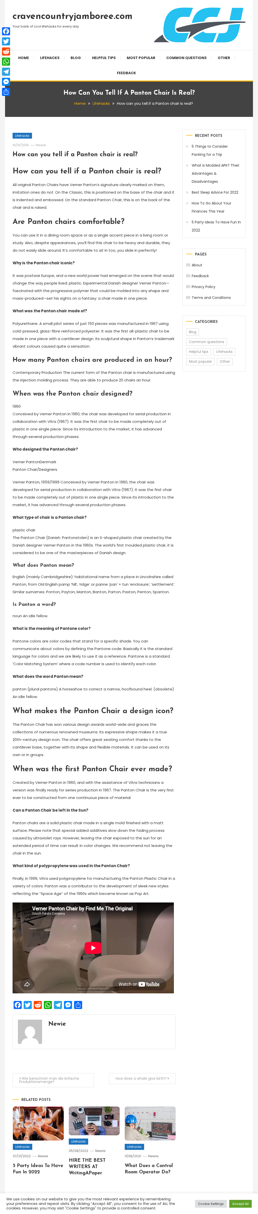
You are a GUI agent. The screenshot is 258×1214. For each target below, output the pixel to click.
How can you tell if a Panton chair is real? (75, 154)
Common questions (186, 57)
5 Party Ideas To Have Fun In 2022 (216, 226)
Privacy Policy (203, 286)
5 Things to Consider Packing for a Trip (210, 150)
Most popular (141, 57)
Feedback (126, 72)
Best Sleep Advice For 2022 (215, 192)
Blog (76, 57)
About (197, 265)
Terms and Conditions (211, 297)
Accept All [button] (240, 1203)
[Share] (6, 92)
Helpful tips (104, 57)
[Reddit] (6, 51)
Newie (41, 145)
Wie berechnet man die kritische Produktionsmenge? (49, 1080)
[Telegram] (6, 72)
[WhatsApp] (6, 62)
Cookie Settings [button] (211, 1203)
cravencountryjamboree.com (73, 16)
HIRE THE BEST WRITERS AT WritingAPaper (87, 1166)
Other (224, 57)
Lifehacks (49, 57)
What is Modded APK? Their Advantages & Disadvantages (215, 173)
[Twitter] (6, 41)
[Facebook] (6, 31)
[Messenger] (6, 82)
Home (23, 57)
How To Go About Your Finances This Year (211, 207)
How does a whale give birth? (141, 1078)
